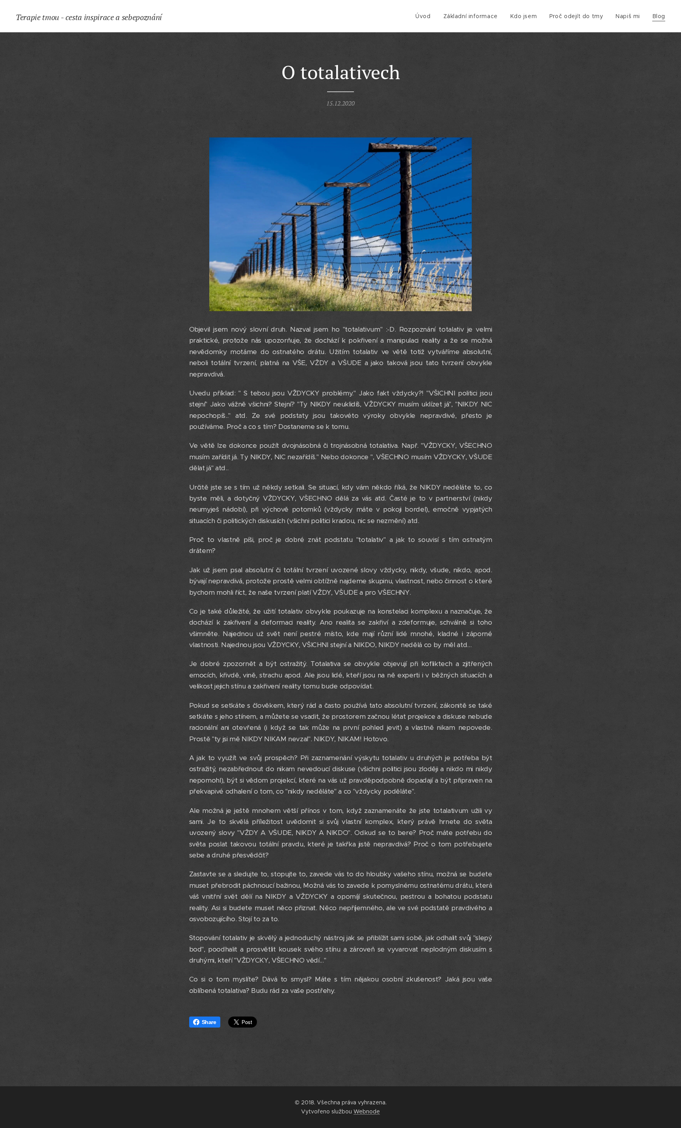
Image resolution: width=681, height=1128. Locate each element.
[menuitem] (425, 16)
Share (209, 1022)
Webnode (367, 1111)
